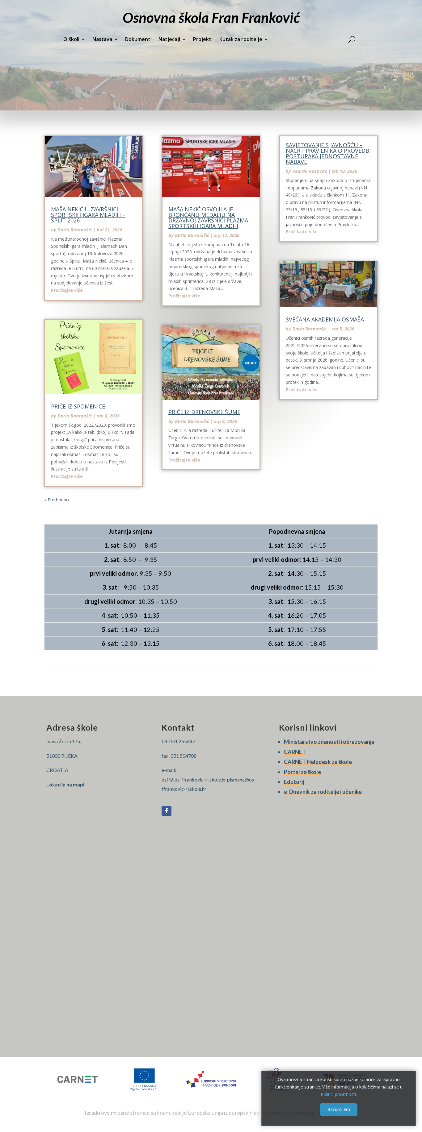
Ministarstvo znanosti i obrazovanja (329, 741)
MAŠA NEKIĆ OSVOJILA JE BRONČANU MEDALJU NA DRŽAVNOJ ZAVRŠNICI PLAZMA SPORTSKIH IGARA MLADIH (208, 217)
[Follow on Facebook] (166, 811)
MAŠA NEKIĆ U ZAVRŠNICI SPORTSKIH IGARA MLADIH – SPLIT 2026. (88, 214)
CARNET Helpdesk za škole (318, 761)
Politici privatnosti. (339, 1094)
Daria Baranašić (74, 229)
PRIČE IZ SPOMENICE (78, 406)
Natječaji (169, 40)
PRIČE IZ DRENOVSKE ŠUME (204, 412)
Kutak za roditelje (240, 40)
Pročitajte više (67, 290)
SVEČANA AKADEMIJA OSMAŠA (325, 319)
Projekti (203, 40)
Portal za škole (302, 772)
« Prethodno (56, 500)
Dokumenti (138, 40)
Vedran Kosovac (309, 171)
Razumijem (338, 1109)
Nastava (102, 40)
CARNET (295, 751)
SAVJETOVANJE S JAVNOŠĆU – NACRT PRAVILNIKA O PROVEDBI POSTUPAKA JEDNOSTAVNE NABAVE (328, 153)
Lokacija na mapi (65, 784)
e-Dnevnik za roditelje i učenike (323, 791)
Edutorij (294, 781)
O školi (71, 40)
